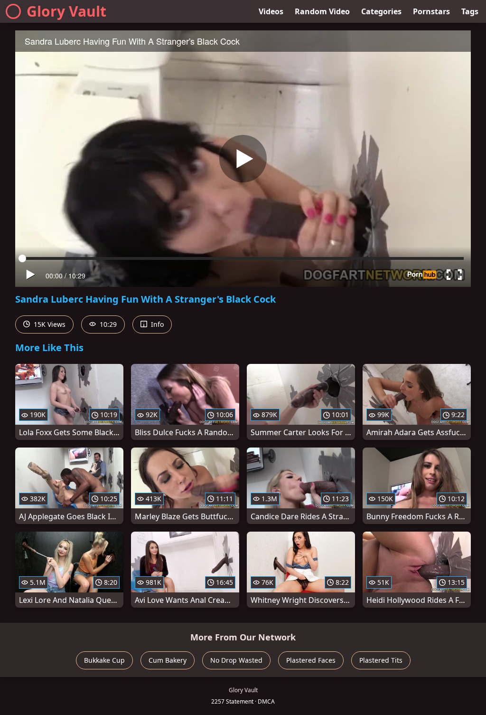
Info (156, 324)
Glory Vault (66, 11)
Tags (469, 11)
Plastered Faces (311, 660)
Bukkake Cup (104, 660)
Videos (271, 11)
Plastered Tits (380, 660)
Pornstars (431, 11)
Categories (381, 11)
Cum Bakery (168, 660)
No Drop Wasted (236, 660)
